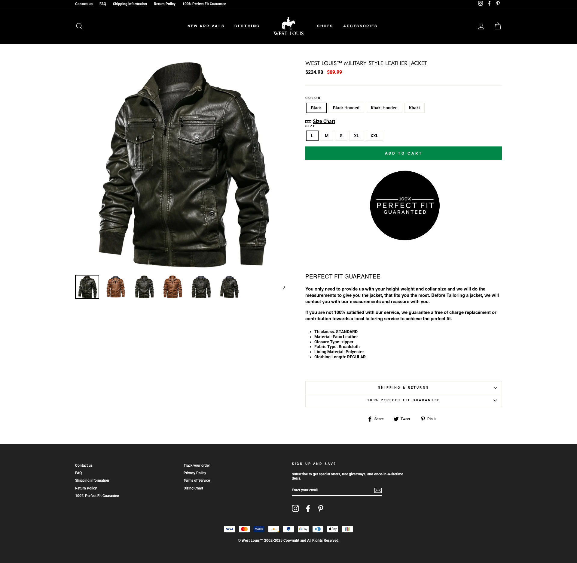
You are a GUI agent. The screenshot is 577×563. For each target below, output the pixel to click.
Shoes (325, 26)
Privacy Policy (195, 473)
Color (313, 98)
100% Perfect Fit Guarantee (204, 4)
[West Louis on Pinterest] (320, 508)
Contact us (84, 4)
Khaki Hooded (384, 107)
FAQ (102, 4)
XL (356, 135)
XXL (374, 135)
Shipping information (130, 4)
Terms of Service (197, 480)
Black (316, 107)
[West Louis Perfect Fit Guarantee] (403, 238)
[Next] (281, 287)
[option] (180, 165)
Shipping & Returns (403, 388)
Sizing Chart (193, 488)
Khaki (414, 107)
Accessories (360, 26)
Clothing (247, 26)
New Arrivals (206, 26)
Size (310, 126)
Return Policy (165, 4)
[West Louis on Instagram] (295, 508)
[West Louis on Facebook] (308, 508)
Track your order (197, 465)
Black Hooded (346, 107)
